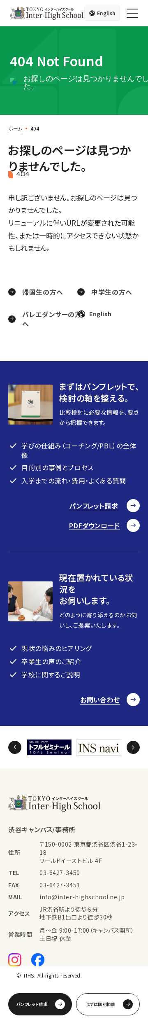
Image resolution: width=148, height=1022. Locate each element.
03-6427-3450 (59, 873)
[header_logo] (46, 13)
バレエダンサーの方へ (52, 319)
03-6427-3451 (59, 885)
